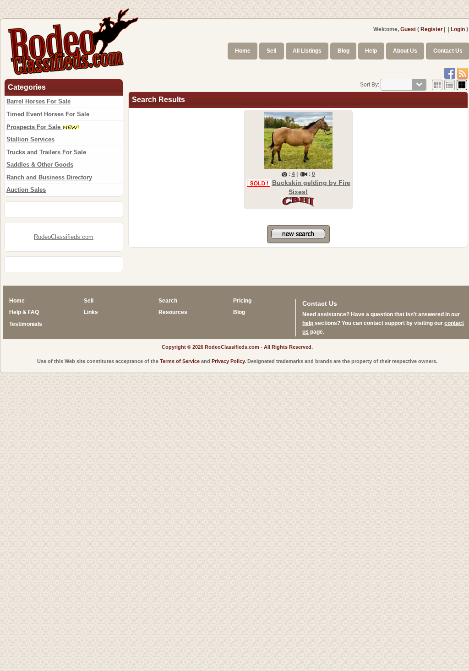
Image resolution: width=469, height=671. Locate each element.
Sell (271, 51)
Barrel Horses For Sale (38, 101)
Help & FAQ (24, 312)
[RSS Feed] (462, 72)
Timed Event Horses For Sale (47, 114)
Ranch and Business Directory (49, 177)
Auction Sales (26, 189)
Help (371, 51)
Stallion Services (30, 139)
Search (167, 301)
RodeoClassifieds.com (63, 236)
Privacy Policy (228, 361)
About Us (405, 51)
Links (91, 312)
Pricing (242, 301)
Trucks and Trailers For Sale (46, 152)
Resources (172, 312)
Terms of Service (180, 361)
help (307, 323)
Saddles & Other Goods (39, 164)
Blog (343, 51)
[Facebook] (449, 72)
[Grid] (437, 84)
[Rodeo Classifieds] (74, 40)
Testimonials (25, 324)
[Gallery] (462, 84)
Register (431, 29)
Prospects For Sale (34, 127)
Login (458, 29)
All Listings (307, 51)
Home (243, 51)
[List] (449, 84)
